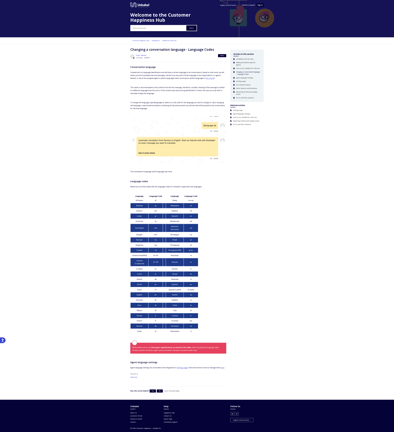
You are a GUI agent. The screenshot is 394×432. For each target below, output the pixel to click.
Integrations (156, 41)
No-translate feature (243, 85)
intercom (133, 377)
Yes (153, 391)
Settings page (241, 81)
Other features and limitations (246, 88)
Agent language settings (244, 78)
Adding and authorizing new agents (245, 63)
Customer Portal (136, 416)
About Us (133, 413)
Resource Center (136, 419)
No (160, 391)
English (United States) (228, 5)
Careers (133, 422)
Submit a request (248, 5)
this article (210, 78)
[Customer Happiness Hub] (139, 7)
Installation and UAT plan (244, 59)
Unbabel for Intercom (169, 41)
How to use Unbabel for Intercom (248, 68)
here (222, 368)
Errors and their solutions (245, 98)
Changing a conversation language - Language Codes (248, 73)
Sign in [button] (260, 5)
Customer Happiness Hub (140, 41)
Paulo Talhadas (141, 55)
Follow (222, 55)
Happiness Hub (169, 413)
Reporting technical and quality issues (247, 93)
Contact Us (167, 416)
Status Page (168, 419)
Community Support (171, 422)
